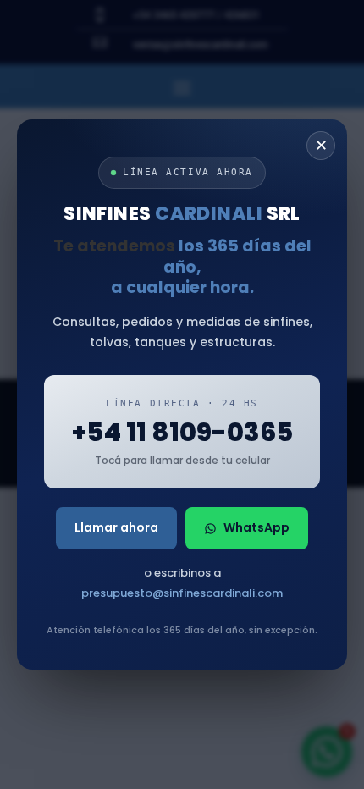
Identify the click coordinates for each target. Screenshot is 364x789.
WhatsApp (256, 527)
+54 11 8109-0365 (182, 432)
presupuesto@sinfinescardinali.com (182, 593)
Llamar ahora (116, 527)
